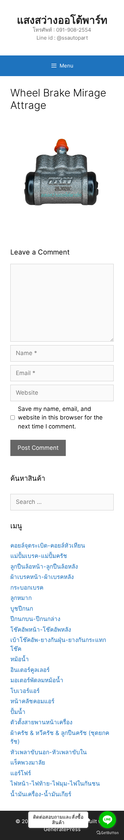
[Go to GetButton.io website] (107, 833)
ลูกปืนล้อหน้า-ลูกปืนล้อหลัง (44, 566)
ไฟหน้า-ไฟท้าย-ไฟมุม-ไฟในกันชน (55, 783)
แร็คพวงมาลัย (27, 762)
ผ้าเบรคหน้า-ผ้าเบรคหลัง (42, 576)
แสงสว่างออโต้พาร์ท (62, 20)
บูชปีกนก (21, 608)
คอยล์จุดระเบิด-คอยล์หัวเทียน (47, 545)
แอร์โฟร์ (20, 773)
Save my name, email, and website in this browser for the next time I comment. (60, 417)
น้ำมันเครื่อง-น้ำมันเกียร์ (40, 794)
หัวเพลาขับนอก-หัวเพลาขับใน (48, 752)
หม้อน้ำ (19, 659)
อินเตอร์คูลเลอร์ (30, 669)
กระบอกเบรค (26, 587)
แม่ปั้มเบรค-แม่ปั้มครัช (38, 555)
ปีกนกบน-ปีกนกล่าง (35, 618)
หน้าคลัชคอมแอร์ (32, 701)
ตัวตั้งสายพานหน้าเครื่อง (41, 722)
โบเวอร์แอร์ (25, 690)
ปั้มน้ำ (17, 711)
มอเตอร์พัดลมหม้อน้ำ (36, 680)
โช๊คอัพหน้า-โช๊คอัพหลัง (40, 629)
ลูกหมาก (21, 597)
